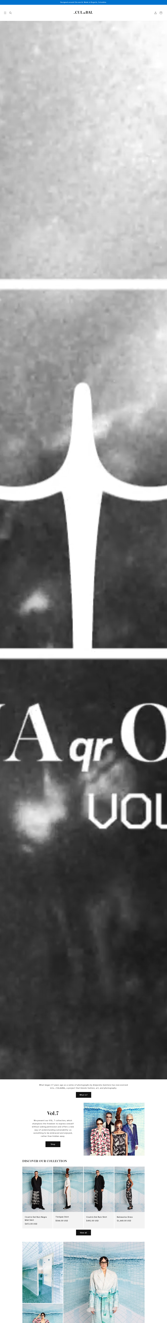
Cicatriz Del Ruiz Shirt (96, 1217)
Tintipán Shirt (62, 1217)
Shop (53, 1144)
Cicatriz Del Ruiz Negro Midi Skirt (36, 1218)
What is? (84, 1095)
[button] (5, 13)
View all (83, 1232)
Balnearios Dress (125, 1217)
